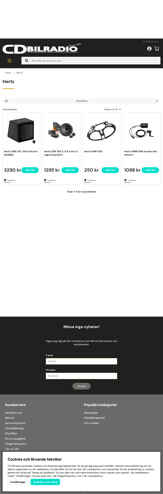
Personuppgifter (15, 438)
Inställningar (17, 482)
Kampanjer (91, 412)
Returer (10, 418)
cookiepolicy (95, 476)
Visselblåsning (14, 428)
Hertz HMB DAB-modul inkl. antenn (140, 153)
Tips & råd (12, 449)
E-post (49, 355)
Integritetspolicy (16, 443)
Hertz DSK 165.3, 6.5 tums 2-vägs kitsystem (61, 153)
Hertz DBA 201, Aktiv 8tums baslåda (20, 153)
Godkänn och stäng (45, 482)
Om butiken (91, 423)
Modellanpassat (94, 418)
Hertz (19, 73)
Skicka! (82, 386)
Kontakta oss (150, 41)
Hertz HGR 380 (93, 151)
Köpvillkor (11, 433)
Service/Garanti (15, 423)
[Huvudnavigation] (9, 60)
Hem (8, 73)
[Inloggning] (149, 48)
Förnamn (51, 369)
